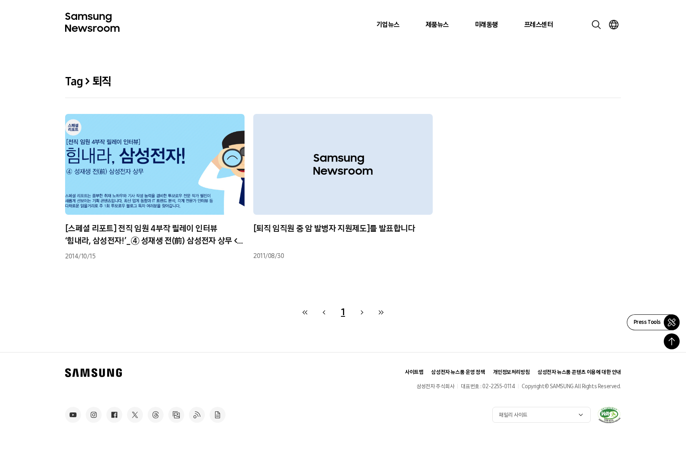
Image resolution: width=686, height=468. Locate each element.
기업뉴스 (387, 24)
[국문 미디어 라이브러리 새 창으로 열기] (176, 415)
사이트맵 (414, 372)
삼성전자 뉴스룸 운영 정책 (458, 372)
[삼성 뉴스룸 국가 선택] (614, 24)
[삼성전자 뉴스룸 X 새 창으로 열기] (135, 415)
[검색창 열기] (596, 24)
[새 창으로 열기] (609, 415)
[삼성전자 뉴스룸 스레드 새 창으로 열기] (156, 415)
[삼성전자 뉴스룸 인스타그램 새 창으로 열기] (94, 415)
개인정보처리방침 (511, 372)
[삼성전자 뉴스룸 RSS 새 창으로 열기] (197, 415)
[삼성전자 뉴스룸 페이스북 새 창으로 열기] (114, 415)
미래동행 (486, 24)
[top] (672, 341)
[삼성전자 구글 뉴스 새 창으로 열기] (217, 415)
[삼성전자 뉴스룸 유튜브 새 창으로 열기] (73, 415)
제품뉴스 (437, 24)
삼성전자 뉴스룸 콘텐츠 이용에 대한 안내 (579, 372)
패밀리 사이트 (513, 415)
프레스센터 (538, 24)
